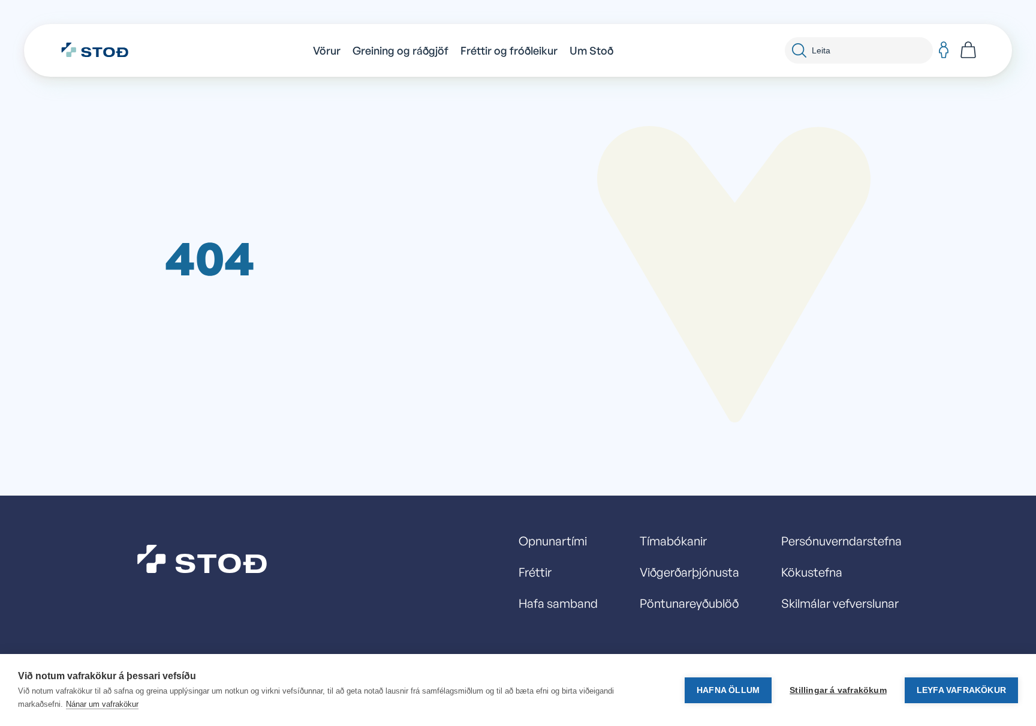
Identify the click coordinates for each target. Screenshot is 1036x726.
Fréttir (535, 572)
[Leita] (799, 50)
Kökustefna (811, 572)
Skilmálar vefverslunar (840, 603)
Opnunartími (553, 540)
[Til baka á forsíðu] (101, 50)
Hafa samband (558, 603)
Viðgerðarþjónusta (689, 572)
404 (209, 257)
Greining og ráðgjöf (400, 50)
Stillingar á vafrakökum (838, 690)
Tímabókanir (673, 540)
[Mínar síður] (943, 50)
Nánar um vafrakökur (102, 704)
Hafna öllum (728, 690)
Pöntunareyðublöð (689, 603)
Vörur (327, 50)
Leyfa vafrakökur (961, 690)
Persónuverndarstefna (841, 540)
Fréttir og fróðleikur (509, 50)
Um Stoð (591, 50)
